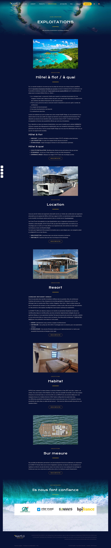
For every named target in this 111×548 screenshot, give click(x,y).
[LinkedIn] (2, 173)
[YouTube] (2, 176)
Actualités (63, 4)
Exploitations (52, 4)
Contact (78, 4)
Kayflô (74, 545)
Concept (33, 4)
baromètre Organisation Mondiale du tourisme (45, 89)
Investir (87, 4)
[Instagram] (2, 167)
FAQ (71, 4)
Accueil (25, 4)
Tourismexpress (69, 218)
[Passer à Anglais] (94, 4)
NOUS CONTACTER (55, 158)
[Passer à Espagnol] (99, 4)
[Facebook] (2, 170)
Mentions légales (18, 545)
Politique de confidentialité (29, 545)
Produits (42, 4)
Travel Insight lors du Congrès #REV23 (58, 91)
